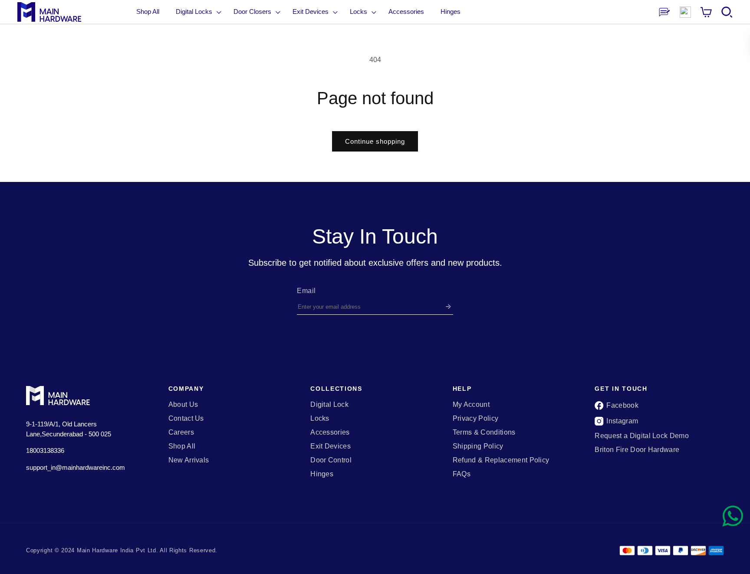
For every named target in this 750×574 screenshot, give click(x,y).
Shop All (147, 11)
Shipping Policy (478, 446)
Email (306, 290)
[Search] (727, 12)
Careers (181, 432)
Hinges (321, 474)
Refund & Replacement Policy (501, 460)
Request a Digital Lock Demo (642, 435)
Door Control (331, 460)
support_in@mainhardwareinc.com (75, 467)
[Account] (685, 12)
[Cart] (706, 12)
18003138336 (45, 450)
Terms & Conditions (484, 432)
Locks (319, 418)
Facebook (622, 405)
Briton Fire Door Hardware (637, 449)
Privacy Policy (475, 418)
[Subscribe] (448, 306)
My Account (471, 404)
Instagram (622, 421)
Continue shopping (375, 141)
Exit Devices (330, 446)
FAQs (461, 474)
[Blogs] (664, 12)
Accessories (330, 432)
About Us (183, 404)
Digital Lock (329, 404)
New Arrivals (188, 460)
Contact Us (186, 418)
